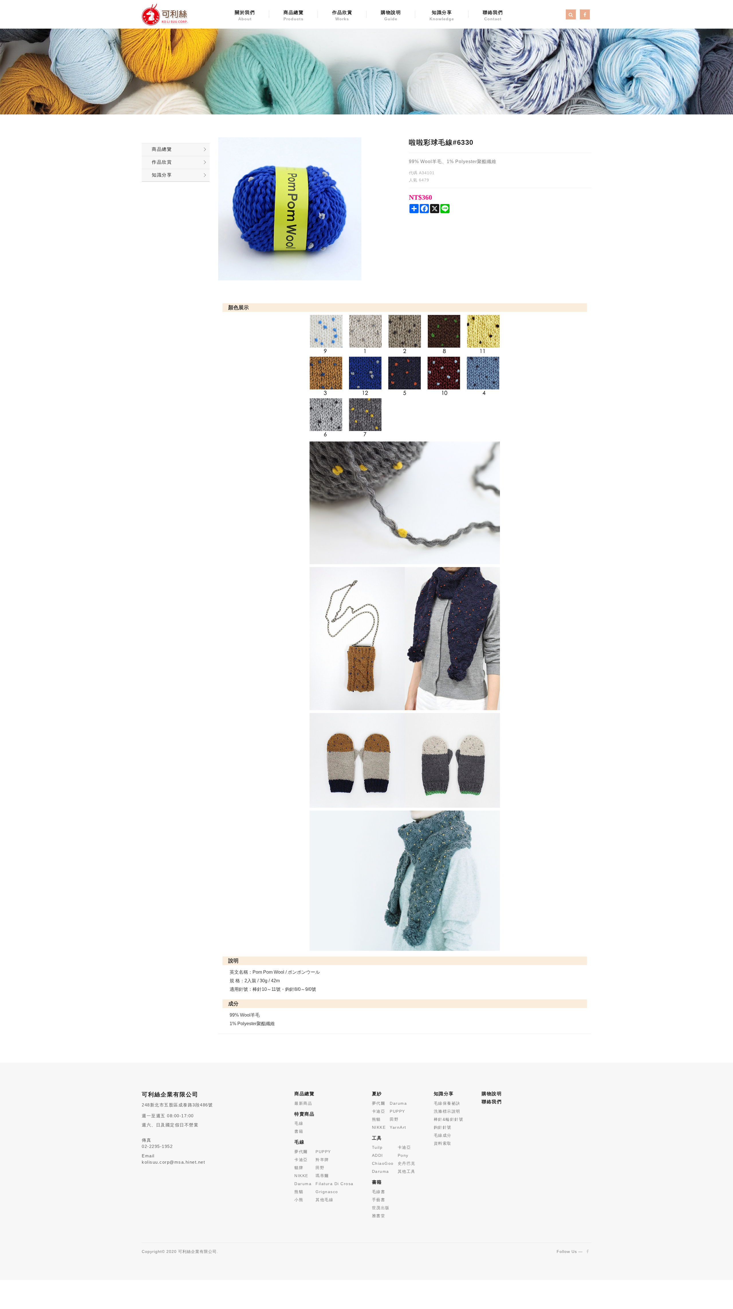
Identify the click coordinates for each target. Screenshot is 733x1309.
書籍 (298, 1131)
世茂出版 (381, 1207)
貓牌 (298, 1167)
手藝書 (378, 1199)
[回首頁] (164, 14)
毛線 (298, 1123)
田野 (320, 1167)
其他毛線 (324, 1199)
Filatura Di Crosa (335, 1183)
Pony (403, 1155)
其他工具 (406, 1171)
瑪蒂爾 (322, 1175)
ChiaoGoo (383, 1163)
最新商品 (303, 1103)
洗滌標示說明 (447, 1111)
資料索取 (443, 1143)
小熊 (298, 1199)
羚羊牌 (322, 1159)
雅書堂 (378, 1215)
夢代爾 (301, 1151)
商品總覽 (293, 15)
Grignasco (327, 1191)
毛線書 (378, 1191)
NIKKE (301, 1175)
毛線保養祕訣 (447, 1103)
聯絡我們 (493, 15)
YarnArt (398, 1127)
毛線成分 (443, 1135)
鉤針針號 (443, 1127)
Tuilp (377, 1147)
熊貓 (298, 1191)
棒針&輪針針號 (449, 1119)
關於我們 (245, 15)
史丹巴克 (406, 1163)
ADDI (377, 1155)
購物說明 (391, 15)
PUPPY (323, 1151)
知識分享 (441, 15)
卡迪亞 (301, 1159)
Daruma (303, 1183)
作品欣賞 (342, 15)
